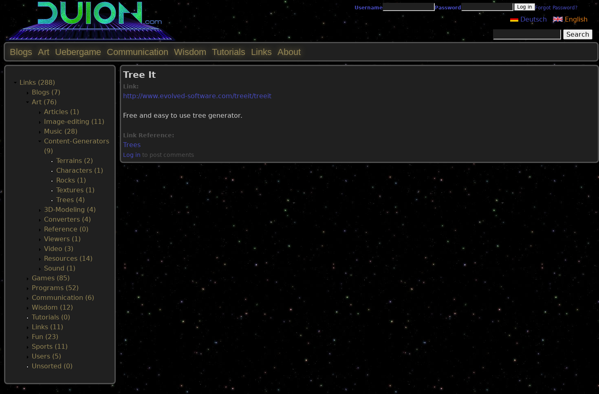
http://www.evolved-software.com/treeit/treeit (197, 96)
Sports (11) (50, 346)
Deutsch (532, 19)
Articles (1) (61, 112)
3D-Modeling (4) (70, 210)
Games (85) (51, 278)
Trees (132, 145)
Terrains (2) (74, 161)
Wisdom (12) (52, 307)
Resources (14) (68, 258)
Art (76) (44, 102)
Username (369, 8)
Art (43, 52)
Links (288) (37, 82)
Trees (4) (70, 200)
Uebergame (78, 52)
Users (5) (46, 356)
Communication (137, 52)
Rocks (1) (71, 180)
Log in (132, 155)
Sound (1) (59, 268)
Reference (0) (66, 229)
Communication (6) (63, 298)
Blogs (21, 52)
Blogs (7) (46, 92)
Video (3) (58, 249)
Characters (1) (79, 170)
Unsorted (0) (52, 366)
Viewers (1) (62, 239)
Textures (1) (75, 190)
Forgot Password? (556, 8)
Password (448, 8)
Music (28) (60, 131)
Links (261, 52)
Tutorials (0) (51, 317)
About (289, 52)
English (575, 19)
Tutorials (228, 52)
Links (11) (47, 327)
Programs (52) (55, 288)
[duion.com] (90, 39)
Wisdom (190, 52)
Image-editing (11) (74, 121)
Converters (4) (67, 219)
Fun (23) (45, 337)
